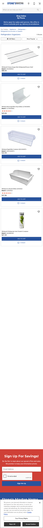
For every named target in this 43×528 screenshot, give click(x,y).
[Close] (40, 502)
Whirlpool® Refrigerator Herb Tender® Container (15, 231)
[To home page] (15, 4)
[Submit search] (38, 10)
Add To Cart (22, 74)
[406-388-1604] (34, 3)
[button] (3, 3)
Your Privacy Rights (21, 518)
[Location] (28, 3)
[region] (21, 513)
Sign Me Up (21, 483)
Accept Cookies (31, 524)
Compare (22, 78)
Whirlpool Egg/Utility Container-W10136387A (14, 149)
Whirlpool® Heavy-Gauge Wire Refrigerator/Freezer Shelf (17, 67)
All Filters (12, 39)
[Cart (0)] (39, 3)
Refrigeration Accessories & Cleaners (11, 31)
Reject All (12, 524)
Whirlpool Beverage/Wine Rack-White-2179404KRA (16, 106)
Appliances (13, 29)
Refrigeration (21, 29)
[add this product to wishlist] (38, 47)
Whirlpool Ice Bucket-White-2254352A (12, 189)
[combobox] (32, 38)
